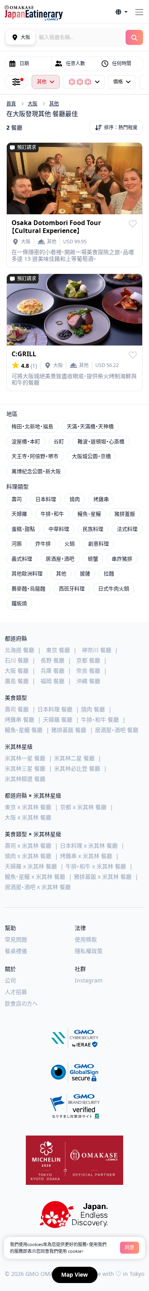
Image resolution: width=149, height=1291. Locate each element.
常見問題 (16, 939)
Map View (74, 1274)
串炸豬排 (122, 558)
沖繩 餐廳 (88, 681)
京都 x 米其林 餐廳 (83, 807)
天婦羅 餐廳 (57, 719)
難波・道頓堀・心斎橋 (100, 441)
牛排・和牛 (52, 513)
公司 (10, 980)
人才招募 (16, 992)
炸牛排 (43, 543)
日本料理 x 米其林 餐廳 (89, 845)
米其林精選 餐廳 (25, 778)
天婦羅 (19, 513)
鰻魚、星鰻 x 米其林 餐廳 (35, 876)
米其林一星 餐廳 (25, 758)
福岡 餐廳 (52, 681)
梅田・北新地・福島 (32, 426)
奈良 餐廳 (88, 670)
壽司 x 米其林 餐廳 (28, 845)
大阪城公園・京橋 (91, 456)
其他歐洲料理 (27, 573)
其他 (54, 104)
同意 (129, 1247)
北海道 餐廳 (19, 650)
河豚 (17, 543)
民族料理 (93, 528)
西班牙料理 (72, 588)
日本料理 (45, 499)
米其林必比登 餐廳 (77, 768)
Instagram (89, 980)
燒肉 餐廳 (93, 709)
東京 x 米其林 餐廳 (28, 807)
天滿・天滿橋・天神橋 (90, 426)
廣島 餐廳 (17, 681)
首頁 (11, 104)
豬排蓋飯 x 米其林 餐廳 (103, 876)
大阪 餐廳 (17, 670)
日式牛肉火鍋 (113, 588)
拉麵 (109, 573)
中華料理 (58, 528)
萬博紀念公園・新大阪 (36, 471)
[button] (122, 12)
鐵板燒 (19, 603)
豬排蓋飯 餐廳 (68, 730)
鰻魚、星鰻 (89, 513)
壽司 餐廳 (17, 709)
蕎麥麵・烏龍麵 (28, 588)
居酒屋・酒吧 (60, 558)
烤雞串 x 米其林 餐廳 (86, 856)
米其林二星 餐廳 (74, 758)
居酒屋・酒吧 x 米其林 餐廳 (38, 887)
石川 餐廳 (17, 660)
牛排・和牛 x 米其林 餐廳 (96, 866)
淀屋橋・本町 (26, 441)
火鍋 (69, 543)
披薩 (85, 573)
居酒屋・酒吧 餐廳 (116, 730)
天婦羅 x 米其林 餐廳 (31, 866)
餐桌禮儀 (16, 951)
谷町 (59, 441)
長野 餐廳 (52, 660)
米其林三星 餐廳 (25, 768)
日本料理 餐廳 (54, 709)
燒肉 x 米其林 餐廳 (28, 856)
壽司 (17, 499)
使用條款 (86, 939)
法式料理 (127, 528)
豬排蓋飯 (124, 513)
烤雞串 (101, 499)
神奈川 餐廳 (96, 650)
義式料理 (22, 558)
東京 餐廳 (58, 650)
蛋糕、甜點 (23, 528)
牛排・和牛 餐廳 (100, 719)
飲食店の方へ (21, 1003)
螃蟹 (93, 558)
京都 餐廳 (88, 660)
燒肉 (75, 499)
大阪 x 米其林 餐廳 (28, 817)
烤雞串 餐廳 (19, 719)
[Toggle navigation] (139, 12)
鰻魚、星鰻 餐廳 (24, 730)
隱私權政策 (89, 951)
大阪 (32, 104)
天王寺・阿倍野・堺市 (35, 456)
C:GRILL (24, 353)
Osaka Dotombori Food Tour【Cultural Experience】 (56, 226)
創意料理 (98, 543)
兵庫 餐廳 (52, 670)
